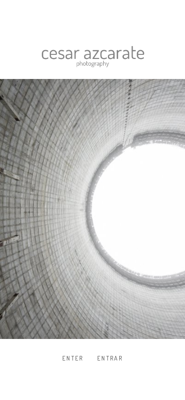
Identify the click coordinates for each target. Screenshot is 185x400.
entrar (110, 358)
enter (73, 358)
